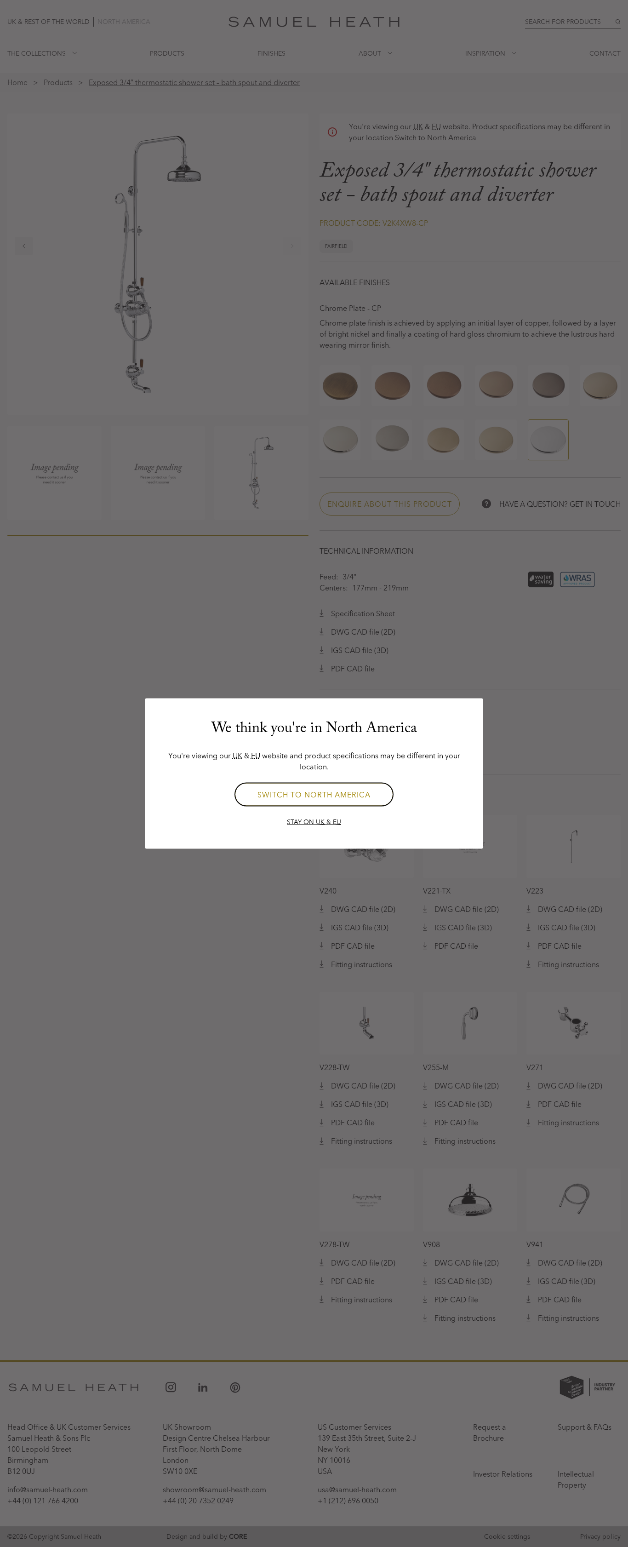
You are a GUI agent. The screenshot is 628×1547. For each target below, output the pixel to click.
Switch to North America (314, 794)
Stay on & (314, 822)
